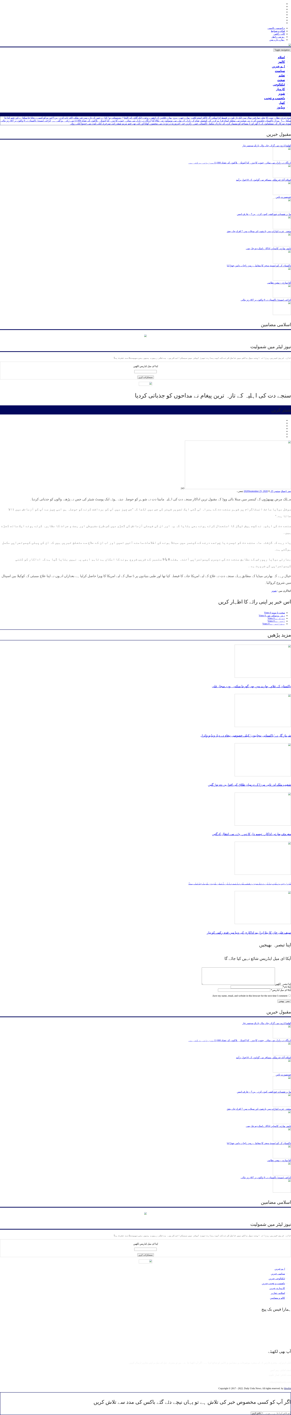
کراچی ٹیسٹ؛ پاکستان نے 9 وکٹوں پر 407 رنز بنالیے (26, 120)
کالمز (281, 61)
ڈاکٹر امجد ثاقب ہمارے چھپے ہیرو (190, 118)
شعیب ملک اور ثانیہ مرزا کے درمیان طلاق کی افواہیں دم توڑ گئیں (249, 784)
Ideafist (287, 1388)
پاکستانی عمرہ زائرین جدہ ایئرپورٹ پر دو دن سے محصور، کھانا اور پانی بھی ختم (167, 123)
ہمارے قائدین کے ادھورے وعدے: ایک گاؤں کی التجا (148, 118)
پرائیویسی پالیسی (276, 28)
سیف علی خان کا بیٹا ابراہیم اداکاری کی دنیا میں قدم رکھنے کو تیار (249, 932)
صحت (281, 80)
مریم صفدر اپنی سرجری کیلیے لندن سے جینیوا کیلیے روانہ (98, 123)
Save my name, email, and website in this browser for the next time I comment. (249, 995)
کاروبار (280, 89)
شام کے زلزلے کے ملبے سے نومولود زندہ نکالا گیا (175, 120)
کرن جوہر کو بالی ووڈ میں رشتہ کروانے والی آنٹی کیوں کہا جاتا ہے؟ (239, 883)
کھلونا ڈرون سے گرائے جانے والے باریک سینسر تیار (266, 145)
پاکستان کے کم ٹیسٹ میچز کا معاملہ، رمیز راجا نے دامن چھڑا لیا (259, 265)
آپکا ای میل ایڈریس (281, 990)
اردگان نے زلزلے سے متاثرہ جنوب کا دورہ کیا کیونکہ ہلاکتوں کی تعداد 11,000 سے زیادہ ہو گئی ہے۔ (101, 120)
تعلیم (282, 75)
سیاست (280, 71)
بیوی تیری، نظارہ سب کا (278, 118)
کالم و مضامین (277, 1298)
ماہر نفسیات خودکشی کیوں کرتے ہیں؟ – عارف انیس (264, 214)
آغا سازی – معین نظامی (279, 282)
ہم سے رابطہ (278, 37)
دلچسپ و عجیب (274, 98)
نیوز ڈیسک (286, 491)
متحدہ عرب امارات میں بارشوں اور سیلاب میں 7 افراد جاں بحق (259, 231)
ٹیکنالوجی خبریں (277, 1278)
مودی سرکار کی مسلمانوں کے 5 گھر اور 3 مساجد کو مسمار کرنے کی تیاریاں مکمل (249, 123)
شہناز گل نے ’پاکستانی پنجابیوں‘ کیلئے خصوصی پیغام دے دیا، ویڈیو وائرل (246, 735)
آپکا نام (287, 987)
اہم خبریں (278, 66)
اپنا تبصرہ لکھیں (283, 984)
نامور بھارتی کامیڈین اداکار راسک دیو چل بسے (268, 248)
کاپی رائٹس (279, 34)
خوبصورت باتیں (283, 197)
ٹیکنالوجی (279, 84)
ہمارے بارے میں (277, 39)
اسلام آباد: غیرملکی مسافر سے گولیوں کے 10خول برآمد (263, 180)
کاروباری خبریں (277, 1288)
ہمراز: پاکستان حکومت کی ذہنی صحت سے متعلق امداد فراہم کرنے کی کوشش (240, 120)
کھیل (282, 102)
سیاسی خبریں (278, 1273)
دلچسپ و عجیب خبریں (273, 1283)
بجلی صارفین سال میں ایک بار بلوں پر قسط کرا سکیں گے (236, 118)
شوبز (281, 93)
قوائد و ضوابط (278, 31)
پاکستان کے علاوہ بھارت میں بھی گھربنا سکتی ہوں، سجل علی (251, 686)
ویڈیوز (281, 107)
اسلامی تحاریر (278, 1293)
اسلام (281, 57)
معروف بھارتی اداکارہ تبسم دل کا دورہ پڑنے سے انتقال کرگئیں (251, 834)
